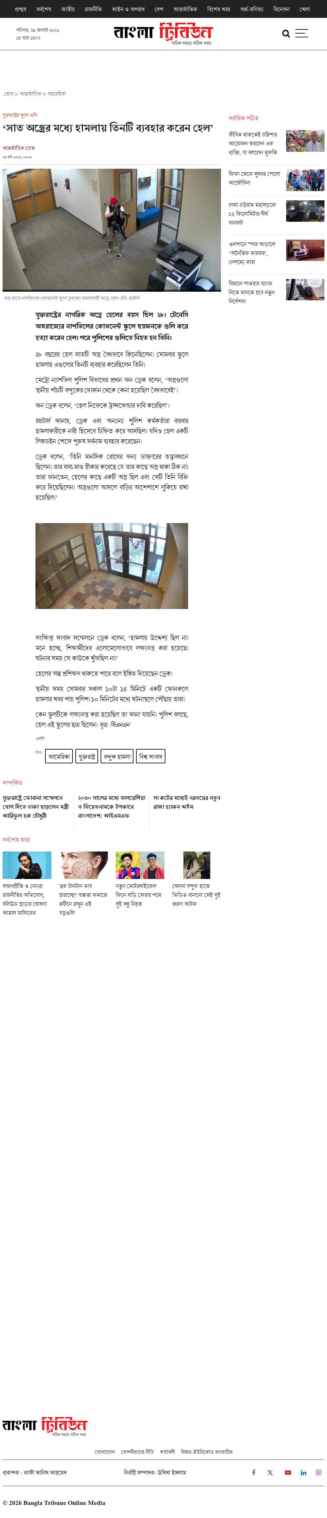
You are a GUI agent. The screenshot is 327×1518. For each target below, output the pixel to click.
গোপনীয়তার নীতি (137, 1452)
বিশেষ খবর (218, 9)
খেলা (305, 9)
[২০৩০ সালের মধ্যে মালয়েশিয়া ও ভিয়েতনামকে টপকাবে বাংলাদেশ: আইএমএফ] (112, 810)
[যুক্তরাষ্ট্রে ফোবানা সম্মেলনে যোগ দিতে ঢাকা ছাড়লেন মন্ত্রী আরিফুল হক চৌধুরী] (36, 810)
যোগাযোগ (105, 1452)
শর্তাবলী (167, 1452)
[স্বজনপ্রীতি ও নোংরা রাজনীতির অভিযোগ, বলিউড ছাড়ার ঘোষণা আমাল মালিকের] (27, 886)
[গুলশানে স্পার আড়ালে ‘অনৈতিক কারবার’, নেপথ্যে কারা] (276, 257)
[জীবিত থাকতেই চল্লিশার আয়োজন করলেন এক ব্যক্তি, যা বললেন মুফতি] (276, 147)
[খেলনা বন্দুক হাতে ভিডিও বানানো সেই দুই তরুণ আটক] (196, 886)
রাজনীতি (93, 9)
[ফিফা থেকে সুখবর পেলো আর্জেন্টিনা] (276, 182)
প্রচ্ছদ (20, 9)
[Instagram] (318, 1472)
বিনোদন (281, 9)
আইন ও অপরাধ (128, 9)
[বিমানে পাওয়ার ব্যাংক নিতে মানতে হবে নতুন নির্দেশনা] (276, 294)
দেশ (159, 9)
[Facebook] (254, 1472)
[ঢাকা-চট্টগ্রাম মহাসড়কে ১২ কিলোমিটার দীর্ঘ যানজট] (276, 217)
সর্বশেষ (43, 9)
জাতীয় (67, 9)
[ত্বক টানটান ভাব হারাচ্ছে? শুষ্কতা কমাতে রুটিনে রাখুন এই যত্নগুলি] (83, 886)
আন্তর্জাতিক (185, 9)
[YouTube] (288, 1472)
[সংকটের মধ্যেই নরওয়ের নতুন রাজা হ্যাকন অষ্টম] (187, 810)
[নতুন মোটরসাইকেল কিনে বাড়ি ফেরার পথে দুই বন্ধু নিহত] (140, 886)
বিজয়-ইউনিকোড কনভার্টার (206, 1452)
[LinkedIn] (303, 1472)
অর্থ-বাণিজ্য (251, 9)
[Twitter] (270, 1472)
